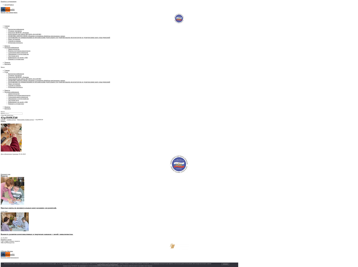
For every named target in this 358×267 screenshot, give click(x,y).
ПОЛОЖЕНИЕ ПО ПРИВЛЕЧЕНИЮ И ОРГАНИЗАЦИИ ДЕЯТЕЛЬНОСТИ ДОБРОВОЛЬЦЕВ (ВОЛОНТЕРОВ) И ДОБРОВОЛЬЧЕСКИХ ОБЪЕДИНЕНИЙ (59, 37)
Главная (7, 26)
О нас (6, 27)
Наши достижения (14, 39)
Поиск (3, 113)
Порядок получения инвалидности (19, 51)
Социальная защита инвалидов (18, 52)
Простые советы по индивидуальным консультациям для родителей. (29, 208)
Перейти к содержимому (9, 1)
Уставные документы (15, 31)
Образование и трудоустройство (18, 54)
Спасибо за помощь (14, 41)
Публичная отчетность (15, 42)
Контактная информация (16, 29)
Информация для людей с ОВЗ (18, 57)
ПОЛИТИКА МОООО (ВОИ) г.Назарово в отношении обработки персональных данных (36, 36)
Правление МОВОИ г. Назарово (18, 32)
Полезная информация (11, 47)
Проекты (7, 62)
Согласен (225, 264)
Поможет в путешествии (16, 59)
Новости (7, 46)
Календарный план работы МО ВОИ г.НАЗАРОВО (24, 34)
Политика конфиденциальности (10, 257)
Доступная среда (13, 56)
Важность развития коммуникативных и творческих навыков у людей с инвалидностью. (37, 234)
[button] (179, 67)
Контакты (7, 64)
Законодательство (13, 49)
